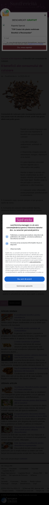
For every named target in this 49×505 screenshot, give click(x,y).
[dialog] (25, 252)
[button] (24, 249)
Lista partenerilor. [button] (35, 262)
